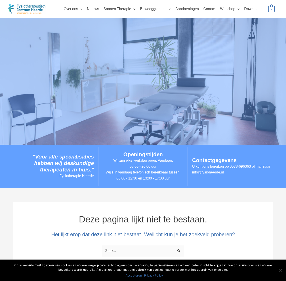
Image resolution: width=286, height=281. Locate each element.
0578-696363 (240, 166)
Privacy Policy (153, 275)
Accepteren (134, 275)
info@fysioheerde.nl (208, 172)
